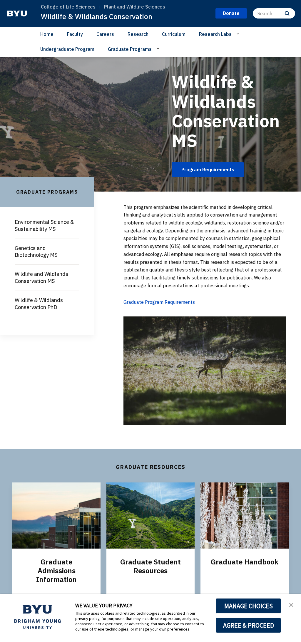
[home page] (17, 13)
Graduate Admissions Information (56, 570)
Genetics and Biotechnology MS (36, 252)
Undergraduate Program (67, 49)
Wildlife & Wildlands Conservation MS (226, 111)
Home (46, 34)
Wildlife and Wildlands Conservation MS (41, 277)
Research (138, 34)
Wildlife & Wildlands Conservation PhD (39, 304)
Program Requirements (207, 169)
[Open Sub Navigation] (239, 33)
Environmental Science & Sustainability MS (44, 225)
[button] (291, 604)
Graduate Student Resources (150, 566)
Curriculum (173, 34)
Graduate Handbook (244, 561)
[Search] (287, 13)
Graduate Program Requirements (159, 302)
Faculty (75, 34)
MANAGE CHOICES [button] (248, 606)
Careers (105, 34)
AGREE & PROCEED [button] (248, 625)
